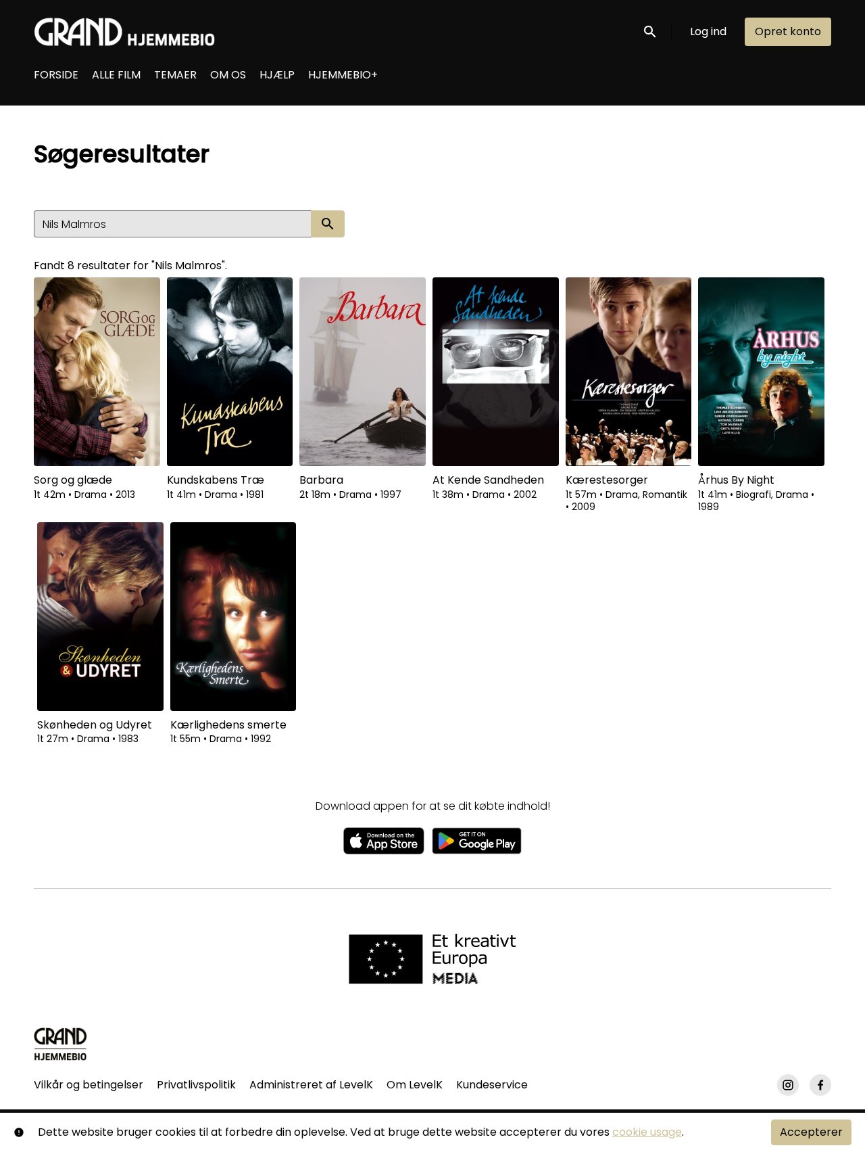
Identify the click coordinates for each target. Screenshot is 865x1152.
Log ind (708, 31)
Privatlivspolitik (196, 1084)
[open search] (651, 31)
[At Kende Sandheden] (495, 371)
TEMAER (175, 75)
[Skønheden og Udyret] (100, 616)
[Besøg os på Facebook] (820, 1085)
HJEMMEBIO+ (343, 75)
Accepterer (811, 1132)
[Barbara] (362, 371)
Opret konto (788, 31)
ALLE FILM (116, 75)
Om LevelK (415, 1084)
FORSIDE (56, 75)
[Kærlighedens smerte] (233, 616)
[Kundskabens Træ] (230, 371)
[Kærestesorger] (629, 371)
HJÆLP (277, 75)
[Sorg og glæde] (97, 371)
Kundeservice (492, 1084)
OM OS (228, 75)
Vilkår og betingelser (88, 1084)
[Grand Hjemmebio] (60, 1044)
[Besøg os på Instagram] (788, 1085)
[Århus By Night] (761, 371)
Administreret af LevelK (311, 1084)
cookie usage (647, 1132)
